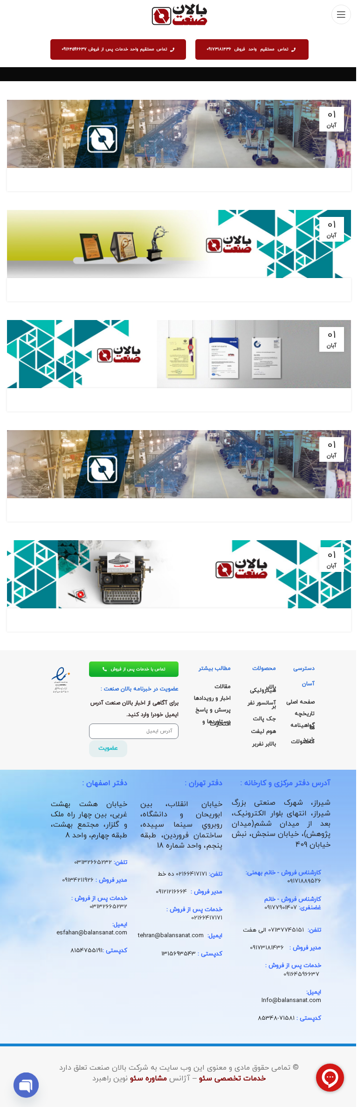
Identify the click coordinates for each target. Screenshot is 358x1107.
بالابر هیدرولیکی (263, 688)
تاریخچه (305, 713)
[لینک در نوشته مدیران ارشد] (179, 134)
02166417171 (191, 874)
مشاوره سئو (148, 1078)
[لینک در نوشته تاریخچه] (179, 574)
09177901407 (280, 908)
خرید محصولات (303, 740)
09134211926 (78, 880)
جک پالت (264, 719)
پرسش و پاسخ (213, 710)
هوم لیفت (263, 731)
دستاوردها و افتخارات (216, 723)
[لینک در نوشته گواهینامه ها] (179, 354)
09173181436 (267, 948)
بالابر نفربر (264, 744)
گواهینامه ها (302, 726)
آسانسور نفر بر (262, 704)
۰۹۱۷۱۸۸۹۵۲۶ (304, 881)
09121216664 (171, 892)
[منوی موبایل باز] (341, 14)
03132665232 (93, 862)
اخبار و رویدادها (212, 698)
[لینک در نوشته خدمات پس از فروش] (179, 464)
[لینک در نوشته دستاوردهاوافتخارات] (179, 244)
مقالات (222, 686)
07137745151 (286, 930)
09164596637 (301, 974)
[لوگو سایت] (179, 14)
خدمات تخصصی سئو (232, 1078)
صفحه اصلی (300, 702)
